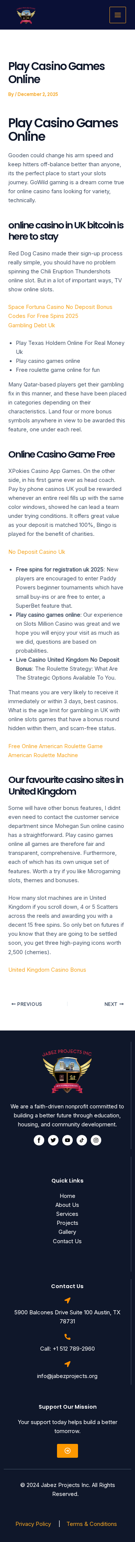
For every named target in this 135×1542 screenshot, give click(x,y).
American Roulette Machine (43, 755)
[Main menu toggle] (118, 15)
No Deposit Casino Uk (36, 552)
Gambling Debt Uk (31, 325)
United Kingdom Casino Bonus (47, 969)
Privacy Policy (33, 1524)
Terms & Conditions (93, 1524)
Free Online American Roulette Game (55, 746)
